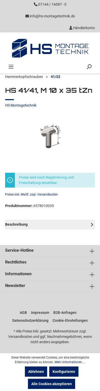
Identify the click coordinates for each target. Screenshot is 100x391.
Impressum (40, 312)
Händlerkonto (83, 28)
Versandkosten (20, 337)
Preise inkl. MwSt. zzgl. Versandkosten (31, 194)
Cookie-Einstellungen (70, 320)
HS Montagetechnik (20, 105)
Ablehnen (36, 372)
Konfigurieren (64, 372)
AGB (23, 312)
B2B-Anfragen (64, 312)
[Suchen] (89, 67)
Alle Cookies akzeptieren (51, 384)
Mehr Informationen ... (70, 362)
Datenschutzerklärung (30, 320)
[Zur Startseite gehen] (50, 48)
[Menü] (11, 67)
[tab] (50, 224)
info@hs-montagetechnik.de (52, 16)
